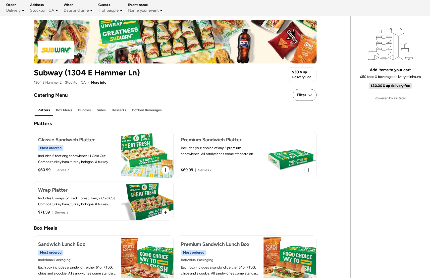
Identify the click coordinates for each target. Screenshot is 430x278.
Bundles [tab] (84, 110)
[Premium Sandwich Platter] (246, 154)
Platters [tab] (44, 110)
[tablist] (175, 110)
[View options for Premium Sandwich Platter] (308, 170)
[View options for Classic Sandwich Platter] (165, 170)
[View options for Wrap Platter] (165, 212)
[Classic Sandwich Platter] (103, 154)
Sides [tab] (101, 110)
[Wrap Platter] (103, 200)
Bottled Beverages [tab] (147, 110)
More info (98, 82)
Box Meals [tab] (64, 110)
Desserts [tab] (119, 110)
